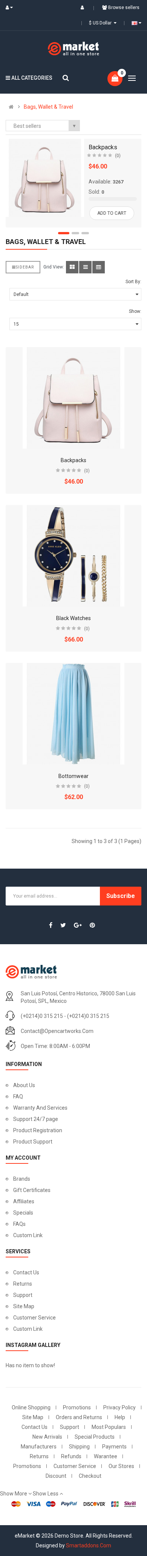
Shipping (79, 1447)
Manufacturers (39, 1447)
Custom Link (28, 1235)
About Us (24, 1085)
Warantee (105, 1456)
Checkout (90, 1476)
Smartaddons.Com (88, 1545)
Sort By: (133, 281)
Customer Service (34, 1318)
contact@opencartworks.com (57, 1031)
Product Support (32, 1142)
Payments (114, 1447)
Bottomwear (73, 776)
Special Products (95, 1437)
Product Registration (37, 1130)
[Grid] (72, 267)
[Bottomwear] (73, 713)
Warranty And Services (40, 1108)
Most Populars (109, 1427)
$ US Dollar (101, 23)
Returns (22, 1284)
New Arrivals (47, 1437)
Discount (56, 1476)
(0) (118, 155)
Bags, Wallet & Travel (48, 106)
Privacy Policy (119, 1407)
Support (22, 1295)
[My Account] (11, 7)
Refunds (71, 1456)
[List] (85, 267)
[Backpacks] (45, 178)
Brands (21, 1179)
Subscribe (120, 895)
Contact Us (26, 1272)
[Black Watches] (73, 556)
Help (120, 1417)
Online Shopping (31, 1407)
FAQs (19, 1224)
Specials (23, 1213)
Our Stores (121, 1466)
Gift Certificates (32, 1190)
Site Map (23, 1306)
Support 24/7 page (35, 1119)
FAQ (18, 1096)
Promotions (77, 1407)
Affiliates (23, 1201)
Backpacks (103, 147)
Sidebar (25, 267)
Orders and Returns (79, 1417)
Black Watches (73, 618)
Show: (135, 311)
